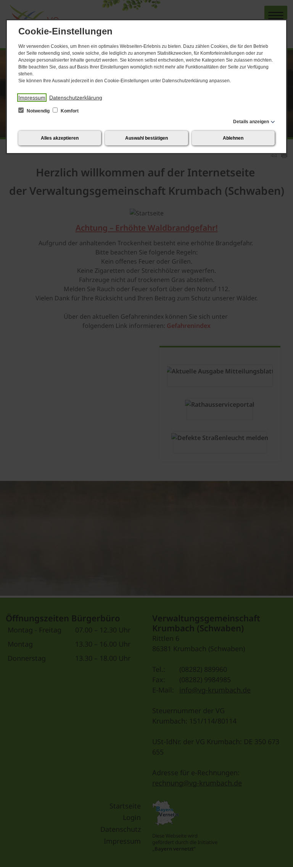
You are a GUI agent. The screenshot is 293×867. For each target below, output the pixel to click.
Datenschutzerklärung (75, 98)
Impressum (31, 98)
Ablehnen (233, 138)
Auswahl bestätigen (146, 138)
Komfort (69, 111)
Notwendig (38, 111)
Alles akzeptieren (60, 138)
